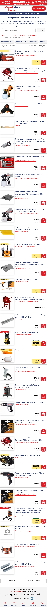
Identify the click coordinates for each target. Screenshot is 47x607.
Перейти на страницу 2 (35, 581)
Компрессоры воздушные (23, 352)
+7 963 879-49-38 (17, 591)
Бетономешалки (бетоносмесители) (26, 73)
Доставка (33, 605)
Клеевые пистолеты (21, 106)
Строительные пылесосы (23, 198)
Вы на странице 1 (11, 581)
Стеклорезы (19, 125)
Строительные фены (21, 282)
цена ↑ (31, 46)
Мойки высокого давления (23, 334)
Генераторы (19, 457)
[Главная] (12, 7)
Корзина (23, 605)
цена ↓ (36, 46)
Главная (4, 605)
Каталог (14, 605)
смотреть (36, 13)
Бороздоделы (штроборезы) (26, 41)
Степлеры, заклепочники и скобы (25, 55)
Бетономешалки (7, 41)
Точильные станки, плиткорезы (25, 246)
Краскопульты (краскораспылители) (26, 90)
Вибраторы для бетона (22, 145)
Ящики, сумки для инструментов (25, 531)
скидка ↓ (43, 46)
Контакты (42, 605)
